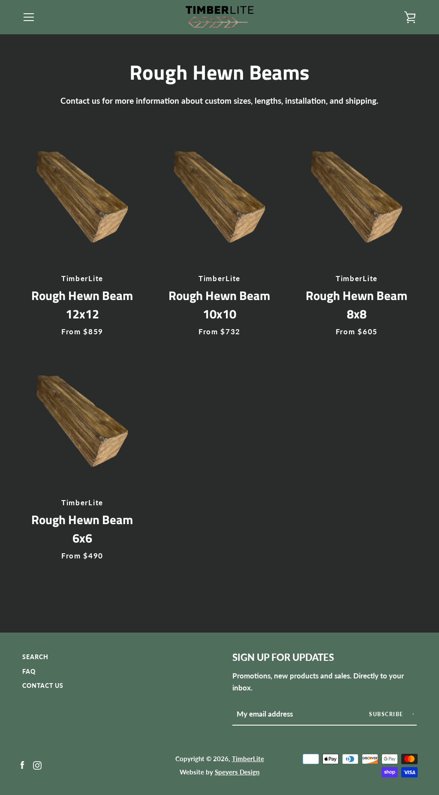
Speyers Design (237, 772)
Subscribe (387, 714)
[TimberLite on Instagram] (37, 764)
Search (35, 656)
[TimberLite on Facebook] (22, 764)
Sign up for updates (283, 657)
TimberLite (248, 758)
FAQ (29, 671)
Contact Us (42, 685)
